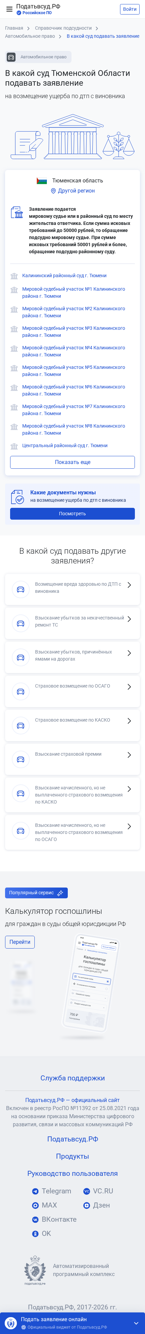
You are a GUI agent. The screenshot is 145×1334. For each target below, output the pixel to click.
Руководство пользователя (72, 1173)
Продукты (72, 1156)
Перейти (19, 942)
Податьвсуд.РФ (38, 9)
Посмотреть (72, 513)
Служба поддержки (72, 1078)
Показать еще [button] (72, 462)
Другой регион (76, 190)
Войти (130, 9)
